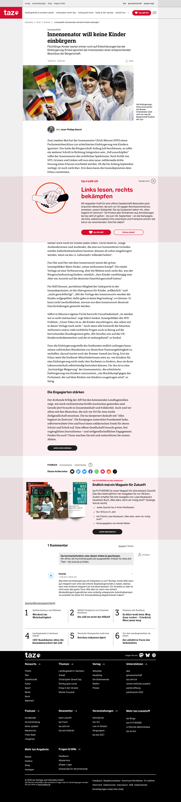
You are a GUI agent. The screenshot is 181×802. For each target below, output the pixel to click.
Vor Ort (96, 722)
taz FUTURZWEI (134, 722)
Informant (97, 785)
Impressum (122, 785)
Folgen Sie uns (131, 655)
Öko (27, 675)
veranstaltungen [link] (39, 3)
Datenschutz (109, 785)
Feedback (64, 756)
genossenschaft (134, 675)
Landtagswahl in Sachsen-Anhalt (72, 673)
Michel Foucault (66, 692)
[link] (40, 13)
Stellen (95, 683)
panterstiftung (133, 688)
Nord (38, 22)
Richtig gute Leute (68, 683)
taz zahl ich (131, 679)
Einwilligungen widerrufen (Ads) (107, 789)
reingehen (30, 739)
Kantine (28, 761)
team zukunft (65, 717)
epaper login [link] (149, 3)
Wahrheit (29, 700)
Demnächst (98, 717)
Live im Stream (99, 726)
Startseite (29, 22)
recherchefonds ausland (138, 683)
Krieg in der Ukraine (68, 688)
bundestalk (30, 717)
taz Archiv (131, 731)
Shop (27, 765)
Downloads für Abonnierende (73, 769)
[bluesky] (148, 656)
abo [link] (124, 3)
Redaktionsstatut (112, 780)
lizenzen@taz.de (44, 784)
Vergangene (98, 730)
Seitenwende (140, 785)
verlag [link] (27, 3)
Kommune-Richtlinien (133, 780)
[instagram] (154, 656)
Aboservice (64, 760)
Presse (95, 688)
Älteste (131, 546)
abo (128, 671)
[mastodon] (141, 656)
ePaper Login (65, 764)
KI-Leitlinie (149, 780)
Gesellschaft (31, 679)
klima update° (31, 726)
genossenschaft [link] (135, 3)
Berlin (28, 692)
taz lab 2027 (98, 734)
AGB (131, 785)
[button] (155, 12)
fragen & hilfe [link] (59, 3)
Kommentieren (66, 465)
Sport (27, 688)
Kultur (28, 683)
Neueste (122, 546)
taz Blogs (130, 718)
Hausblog (97, 675)
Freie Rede (30, 734)
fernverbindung (32, 722)
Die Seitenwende (100, 679)
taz (33, 655)
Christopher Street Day (70, 679)
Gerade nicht (144, 181)
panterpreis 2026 (134, 692)
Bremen (47, 22)
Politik (28, 671)
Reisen (28, 756)
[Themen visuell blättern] (128, 13)
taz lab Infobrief (66, 730)
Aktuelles (97, 671)
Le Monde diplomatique (138, 727)
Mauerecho (30, 730)
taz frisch (63, 722)
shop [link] (50, 3)
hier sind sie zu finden (78, 561)
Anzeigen (29, 769)
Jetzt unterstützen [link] (62, 448)
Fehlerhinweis (80, 465)
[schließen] (153, 181)
